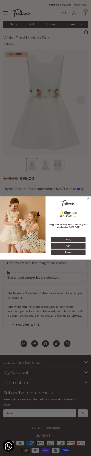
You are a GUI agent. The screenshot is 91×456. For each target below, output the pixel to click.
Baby (68, 239)
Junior (68, 252)
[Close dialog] (88, 198)
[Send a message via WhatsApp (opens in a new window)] (8, 446)
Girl (68, 246)
